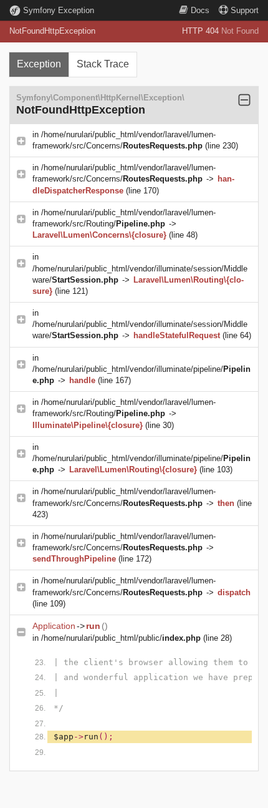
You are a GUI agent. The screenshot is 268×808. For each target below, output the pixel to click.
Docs (200, 10)
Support (245, 10)
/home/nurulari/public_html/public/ (121, 638)
